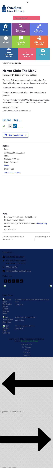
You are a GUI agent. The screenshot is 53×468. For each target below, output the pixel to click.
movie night (9, 172)
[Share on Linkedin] (15, 126)
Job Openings (26, 347)
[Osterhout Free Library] (13, 11)
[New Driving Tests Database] (8, 329)
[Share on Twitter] (10, 126)
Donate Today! (21, 18)
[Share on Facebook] (5, 127)
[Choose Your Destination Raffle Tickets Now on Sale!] (8, 306)
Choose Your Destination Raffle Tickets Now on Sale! (32, 300)
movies (17, 172)
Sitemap (26, 350)
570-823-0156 (11, 267)
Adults (6, 165)
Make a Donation (26, 344)
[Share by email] (20, 126)
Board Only (26, 355)
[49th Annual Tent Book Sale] (8, 319)
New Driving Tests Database (25, 326)
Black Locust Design (29, 341)
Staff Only (26, 352)
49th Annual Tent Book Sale (25, 317)
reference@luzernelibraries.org (18, 271)
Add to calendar (16, 135)
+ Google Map (41, 223)
